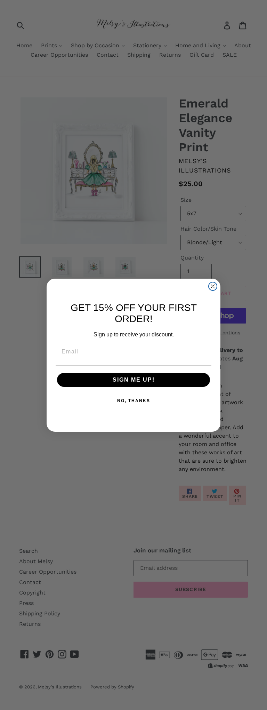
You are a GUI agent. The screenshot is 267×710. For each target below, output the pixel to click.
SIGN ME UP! (134, 380)
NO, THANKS (133, 400)
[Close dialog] (213, 286)
